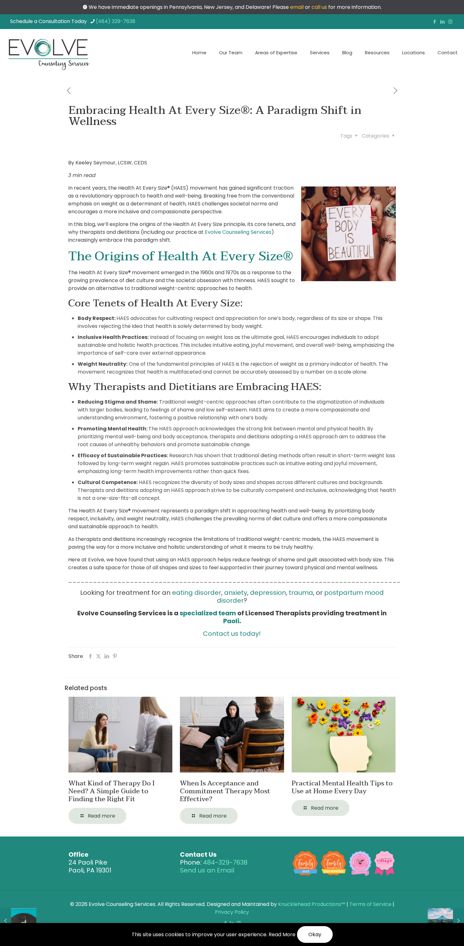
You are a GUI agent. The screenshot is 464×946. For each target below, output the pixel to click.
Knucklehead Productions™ (311, 904)
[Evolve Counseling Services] (48, 52)
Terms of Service (370, 904)
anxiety (235, 592)
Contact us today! (232, 633)
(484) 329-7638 (115, 21)
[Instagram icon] (450, 21)
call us (319, 7)
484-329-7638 (225, 862)
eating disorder (196, 592)
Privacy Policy (232, 912)
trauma (301, 592)
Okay (314, 934)
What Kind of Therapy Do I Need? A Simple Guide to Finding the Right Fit (111, 791)
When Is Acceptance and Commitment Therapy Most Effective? (225, 791)
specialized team (208, 613)
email (297, 7)
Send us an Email (207, 870)
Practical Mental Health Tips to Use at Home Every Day (342, 787)
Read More (282, 934)
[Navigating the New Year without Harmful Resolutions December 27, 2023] (18, 920)
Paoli (231, 621)
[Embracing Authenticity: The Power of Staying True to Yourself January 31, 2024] (446, 920)
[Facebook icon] (434, 21)
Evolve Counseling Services (238, 232)
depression (268, 592)
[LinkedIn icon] (442, 21)
